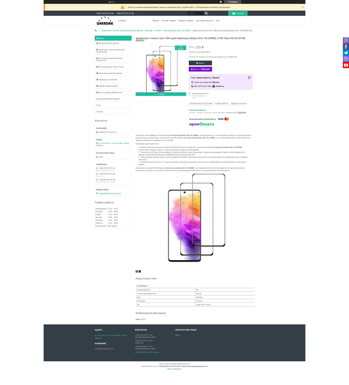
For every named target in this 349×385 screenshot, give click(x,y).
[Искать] (206, 13)
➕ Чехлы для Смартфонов (107, 43)
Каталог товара (169, 20)
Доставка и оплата (204, 20)
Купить (201, 63)
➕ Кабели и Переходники (107, 86)
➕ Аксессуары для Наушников (109, 73)
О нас (98, 105)
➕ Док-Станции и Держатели (109, 92)
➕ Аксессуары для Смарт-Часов (110, 67)
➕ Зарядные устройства (106, 79)
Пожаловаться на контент (170, 366)
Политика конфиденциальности (195, 366)
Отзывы (99, 111)
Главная (155, 20)
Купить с (196, 69)
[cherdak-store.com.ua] (105, 20)
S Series (157, 30)
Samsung (148, 30)
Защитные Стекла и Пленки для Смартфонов (122, 30)
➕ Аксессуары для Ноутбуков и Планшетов (109, 59)
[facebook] (137, 272)
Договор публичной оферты (108, 99)
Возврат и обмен (185, 20)
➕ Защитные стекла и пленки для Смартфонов (110, 51)
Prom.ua (186, 364)
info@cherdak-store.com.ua (110, 193)
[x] (140, 272)
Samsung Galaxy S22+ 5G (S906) (176, 30)
